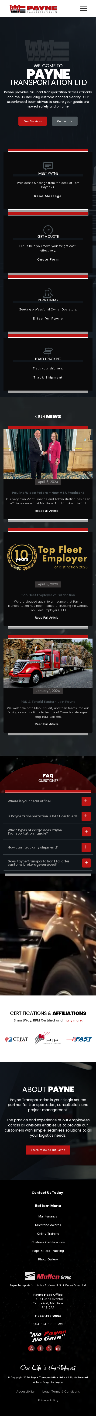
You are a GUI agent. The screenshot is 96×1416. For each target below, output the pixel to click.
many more (73, 1020)
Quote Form (48, 259)
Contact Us (64, 121)
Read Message (48, 196)
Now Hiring (48, 299)
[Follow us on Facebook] (40, 1348)
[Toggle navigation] (83, 8)
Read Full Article (46, 510)
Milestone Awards (48, 1225)
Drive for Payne (48, 318)
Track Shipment (48, 377)
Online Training (48, 1233)
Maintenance (48, 1216)
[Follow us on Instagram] (31, 1348)
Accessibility (25, 1391)
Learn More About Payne (48, 1149)
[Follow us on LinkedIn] (58, 1348)
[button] (48, 801)
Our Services (33, 121)
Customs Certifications (48, 1242)
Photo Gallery (48, 1259)
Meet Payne (48, 173)
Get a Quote (48, 236)
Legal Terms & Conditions (61, 1391)
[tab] (48, 801)
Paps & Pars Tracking (48, 1251)
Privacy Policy (48, 1400)
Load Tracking (48, 358)
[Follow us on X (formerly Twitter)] (49, 1348)
